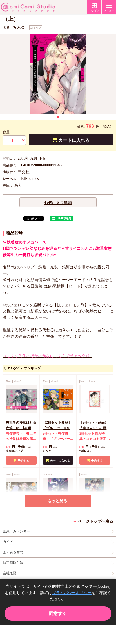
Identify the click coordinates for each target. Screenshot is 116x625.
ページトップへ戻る (95, 521)
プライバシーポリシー (72, 593)
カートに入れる (74, 140)
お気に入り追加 (58, 203)
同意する (58, 613)
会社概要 (9, 573)
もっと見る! (58, 501)
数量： (8, 132)
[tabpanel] (58, 74)
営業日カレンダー (16, 531)
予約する (23, 460)
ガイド (8, 542)
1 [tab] (58, 117)
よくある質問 (13, 552)
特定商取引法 (13, 563)
